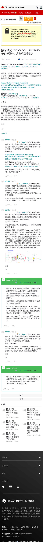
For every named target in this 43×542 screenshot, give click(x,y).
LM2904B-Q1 (15, 66)
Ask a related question (24, 33)
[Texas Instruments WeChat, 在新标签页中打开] (3, 487)
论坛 (21, 13)
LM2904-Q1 (25, 66)
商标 (12, 529)
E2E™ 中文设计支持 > (9, 13)
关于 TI (4, 458)
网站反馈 (20, 529)
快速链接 (5, 465)
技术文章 (28, 13)
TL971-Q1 (33, 66)
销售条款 (35, 527)
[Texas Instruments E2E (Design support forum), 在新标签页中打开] (10, 487)
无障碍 (4, 527)
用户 (41, 8)
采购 (3, 473)
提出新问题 (35, 18)
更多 (37, 13)
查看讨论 (16, 176)
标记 (21, 395)
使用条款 (5, 529)
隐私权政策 (25, 527)
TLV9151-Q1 (36, 64)
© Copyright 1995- (10, 534)
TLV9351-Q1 (5, 66)
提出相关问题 (28, 18)
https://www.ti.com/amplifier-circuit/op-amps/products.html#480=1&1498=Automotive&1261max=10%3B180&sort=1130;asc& (23, 157)
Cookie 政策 (14, 527)
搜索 (37, 8)
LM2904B (4, 69)
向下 (11, 177)
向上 (6, 177)
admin (8, 59)
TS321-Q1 (28, 64)
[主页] (12, 7)
